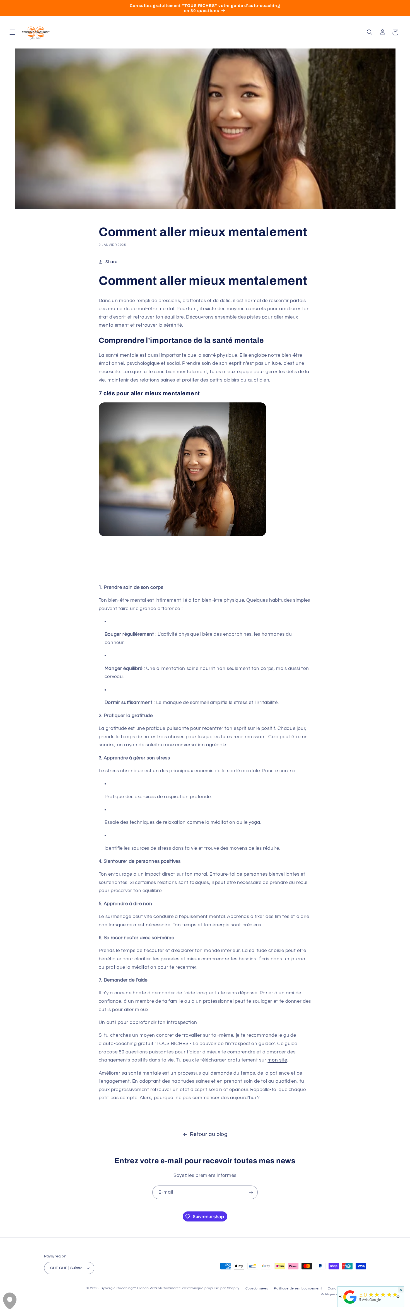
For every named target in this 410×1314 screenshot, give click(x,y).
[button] (12, 32)
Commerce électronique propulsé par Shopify (201, 1288)
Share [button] (111, 262)
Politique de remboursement (298, 1288)
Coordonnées (256, 1288)
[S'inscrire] (251, 1192)
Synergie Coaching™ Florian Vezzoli (131, 1288)
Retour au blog (209, 1134)
